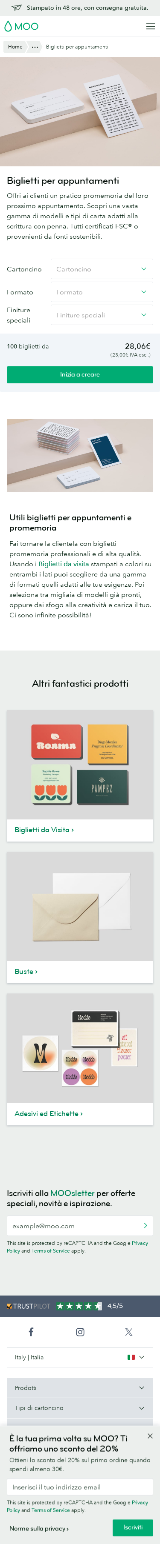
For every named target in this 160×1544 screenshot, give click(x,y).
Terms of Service (51, 1250)
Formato (20, 292)
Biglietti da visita (63, 563)
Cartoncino (24, 269)
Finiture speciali (18, 314)
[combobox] (102, 269)
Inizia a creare (80, 375)
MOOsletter (72, 1193)
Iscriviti (133, 1528)
